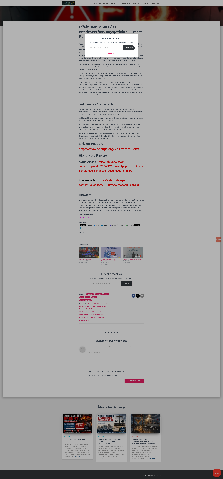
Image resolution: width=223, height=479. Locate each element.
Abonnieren (129, 47)
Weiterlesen (111, 53)
